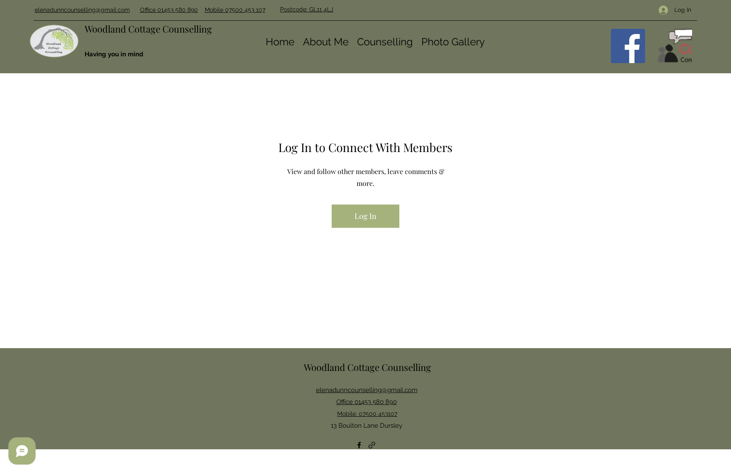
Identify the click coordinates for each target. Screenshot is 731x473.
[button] (385, 41)
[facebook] (628, 46)
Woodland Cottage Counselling (148, 28)
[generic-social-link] (675, 46)
